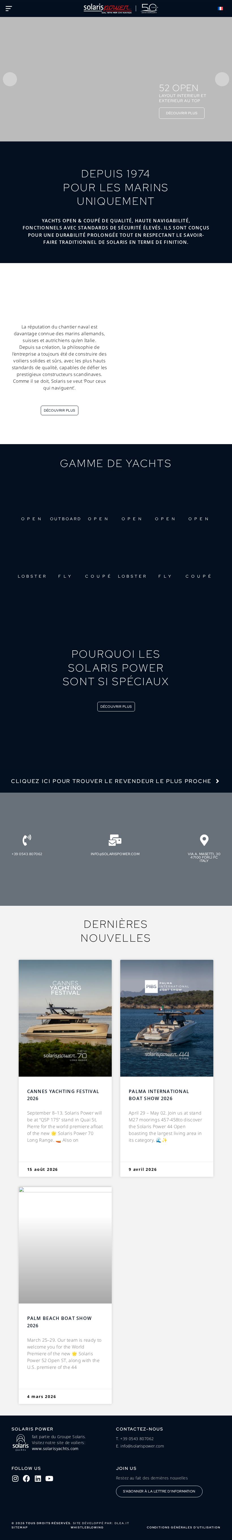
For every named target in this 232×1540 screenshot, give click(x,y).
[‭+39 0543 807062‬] (27, 840)
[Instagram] (15, 1478)
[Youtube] (49, 1478)
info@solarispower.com (115, 854)
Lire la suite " (40, 1154)
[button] (223, 8)
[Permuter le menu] (9, 8)
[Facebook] (26, 1478)
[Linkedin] (38, 1478)
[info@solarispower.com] (115, 840)
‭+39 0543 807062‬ (27, 854)
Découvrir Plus (181, 113)
